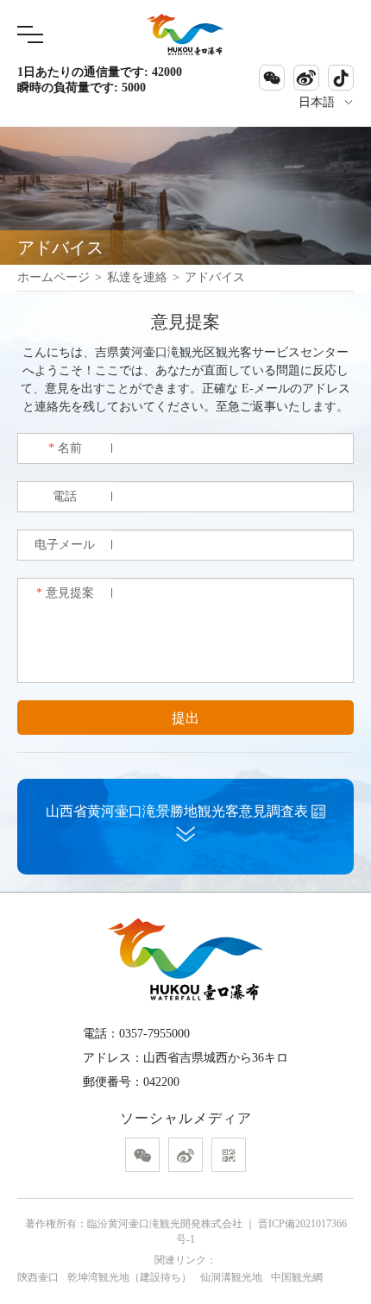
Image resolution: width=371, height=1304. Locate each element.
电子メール (65, 544)
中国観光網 (297, 1277)
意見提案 (65, 592)
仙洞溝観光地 (231, 1277)
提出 (185, 718)
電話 (65, 496)
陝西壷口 (38, 1277)
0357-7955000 (154, 1033)
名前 (65, 448)
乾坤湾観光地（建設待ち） (129, 1277)
